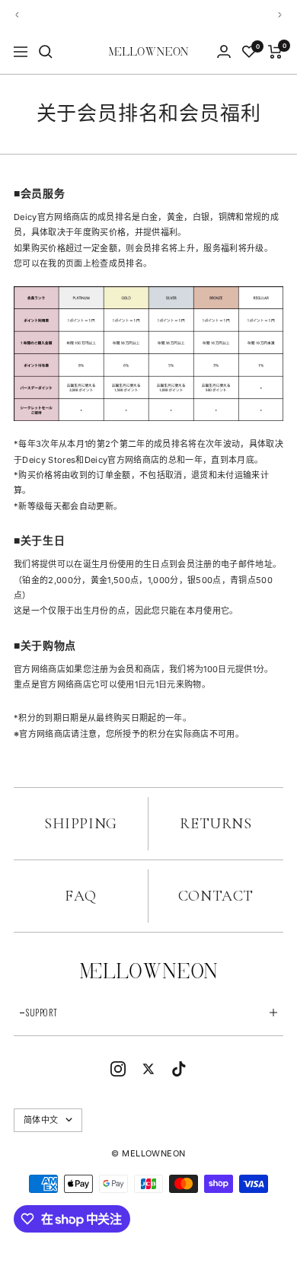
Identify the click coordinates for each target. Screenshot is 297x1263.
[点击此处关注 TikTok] (179, 1068)
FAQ (81, 896)
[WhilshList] (249, 52)
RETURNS (215, 824)
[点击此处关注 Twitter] (148, 1068)
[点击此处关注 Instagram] (118, 1068)
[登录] (224, 51)
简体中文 (41, 1120)
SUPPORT (42, 1012)
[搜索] (46, 52)
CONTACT (216, 896)
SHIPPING (80, 824)
